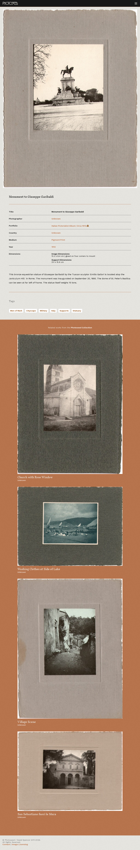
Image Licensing (20, 844)
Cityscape (31, 311)
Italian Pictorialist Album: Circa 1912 (69, 226)
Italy (53, 311)
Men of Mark (16, 311)
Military (43, 311)
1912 (54, 247)
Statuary (77, 311)
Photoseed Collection (81, 327)
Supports (64, 311)
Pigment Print (58, 240)
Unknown (56, 219)
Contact (6, 844)
